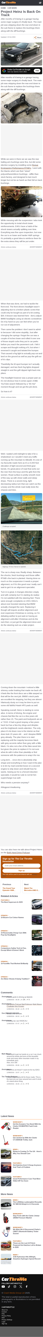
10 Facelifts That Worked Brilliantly (14, 963)
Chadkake (10, 1006)
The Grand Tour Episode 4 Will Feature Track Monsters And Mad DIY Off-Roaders (10, 889)
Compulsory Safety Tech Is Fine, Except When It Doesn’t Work (13, 949)
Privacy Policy (6, 1315)
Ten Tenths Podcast (14, 1004)
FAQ (3, 1313)
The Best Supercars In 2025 (12, 902)
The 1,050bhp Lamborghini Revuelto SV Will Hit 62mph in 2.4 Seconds (27, 1203)
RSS (3, 1317)
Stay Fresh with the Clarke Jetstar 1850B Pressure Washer (26, 1217)
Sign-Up (4, 1323)
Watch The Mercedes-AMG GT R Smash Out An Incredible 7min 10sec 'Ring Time (31, 889)
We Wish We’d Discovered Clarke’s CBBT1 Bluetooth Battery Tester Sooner (26, 1231)
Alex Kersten (19, 1006)
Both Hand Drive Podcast (18, 852)
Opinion (4, 915)
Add (37, 71)
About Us (5, 1310)
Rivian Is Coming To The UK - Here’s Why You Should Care (27, 1152)
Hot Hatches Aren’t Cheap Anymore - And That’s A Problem (27, 1166)
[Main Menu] (40, 3)
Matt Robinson (27, 1004)
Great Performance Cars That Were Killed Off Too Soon (26, 1180)
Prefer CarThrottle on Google (19, 70)
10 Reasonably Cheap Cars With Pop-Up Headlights (13, 934)
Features (5, 900)
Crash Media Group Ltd (14, 1293)
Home (3, 8)
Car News (12, 8)
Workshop (17, 1122)
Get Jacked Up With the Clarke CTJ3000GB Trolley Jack (25, 1139)
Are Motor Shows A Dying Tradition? (15, 979)
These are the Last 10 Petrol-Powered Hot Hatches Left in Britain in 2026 (27, 1245)
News (15, 1149)
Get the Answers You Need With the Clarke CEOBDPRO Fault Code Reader (27, 1126)
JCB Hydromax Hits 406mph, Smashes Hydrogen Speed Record (26, 1258)
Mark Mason (37, 1004)
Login (3, 1321)
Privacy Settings (7, 1319)
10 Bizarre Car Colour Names (12, 917)
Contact (4, 1312)
